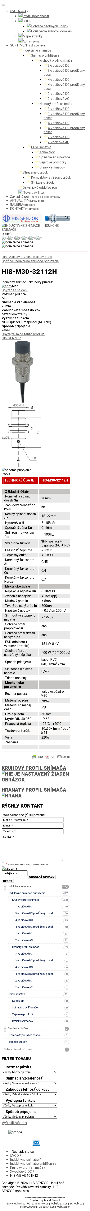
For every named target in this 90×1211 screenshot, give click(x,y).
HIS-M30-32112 (14, 257)
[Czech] (11, 238)
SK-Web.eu (75, 1203)
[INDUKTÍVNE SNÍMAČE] (36, 222)
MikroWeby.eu (28, 1206)
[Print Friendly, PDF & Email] (50, 759)
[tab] (36, 1067)
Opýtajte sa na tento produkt (23, 334)
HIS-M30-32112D (39, 257)
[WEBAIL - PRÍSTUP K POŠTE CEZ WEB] (36, 1142)
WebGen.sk (63, 1206)
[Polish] (39, 238)
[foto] (7, 286)
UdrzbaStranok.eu (38, 1203)
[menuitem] (19, 11)
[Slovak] (5, 238)
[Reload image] (29, 872)
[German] (25, 238)
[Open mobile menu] (3, 4)
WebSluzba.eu (59, 1203)
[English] (18, 238)
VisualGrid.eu (47, 1206)
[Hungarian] (32, 238)
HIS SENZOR (11, 338)
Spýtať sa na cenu (15, 290)
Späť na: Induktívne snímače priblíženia (30, 261)
